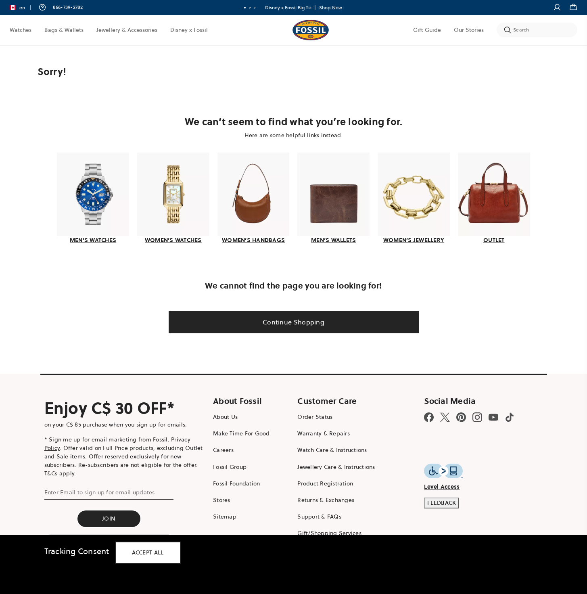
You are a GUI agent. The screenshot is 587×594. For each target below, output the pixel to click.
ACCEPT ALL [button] (148, 552)
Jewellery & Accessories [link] (126, 30)
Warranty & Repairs (323, 433)
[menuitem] (20, 30)
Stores (221, 500)
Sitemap (224, 516)
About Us (225, 417)
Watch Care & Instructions (332, 450)
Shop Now (330, 7)
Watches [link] (20, 30)
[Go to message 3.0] (254, 7)
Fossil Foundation (236, 483)
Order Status (314, 417)
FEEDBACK (441, 503)
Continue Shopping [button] (293, 322)
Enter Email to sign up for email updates (99, 492)
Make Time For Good (241, 433)
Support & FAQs (319, 516)
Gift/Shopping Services (329, 533)
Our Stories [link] (469, 30)
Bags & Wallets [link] (64, 30)
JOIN (108, 519)
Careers (223, 450)
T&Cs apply (59, 473)
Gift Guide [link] (427, 30)
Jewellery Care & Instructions (336, 467)
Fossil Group (229, 467)
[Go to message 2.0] (250, 7)
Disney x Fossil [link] (189, 30)
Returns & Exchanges (325, 500)
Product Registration (325, 483)
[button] (23, 7)
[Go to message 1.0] (245, 7)
